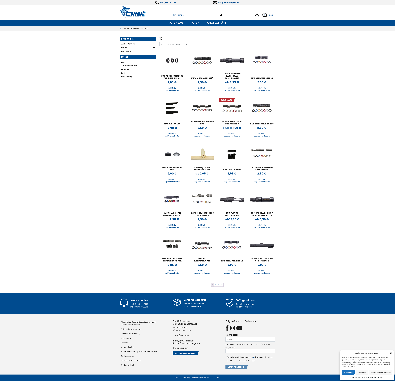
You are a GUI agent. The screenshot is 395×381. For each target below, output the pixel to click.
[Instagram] (232, 328)
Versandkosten (174, 90)
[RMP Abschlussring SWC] (172, 154)
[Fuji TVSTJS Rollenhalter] (232, 199)
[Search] (220, 15)
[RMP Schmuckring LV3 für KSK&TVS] (262, 154)
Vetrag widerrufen (185, 353)
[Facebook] (227, 328)
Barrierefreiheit (127, 365)
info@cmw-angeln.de (228, 2)
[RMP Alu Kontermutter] (202, 245)
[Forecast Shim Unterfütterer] (202, 154)
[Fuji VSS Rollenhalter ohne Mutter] (262, 245)
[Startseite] (121, 29)
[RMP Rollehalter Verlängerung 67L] (172, 199)
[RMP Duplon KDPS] (232, 154)
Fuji (123, 73)
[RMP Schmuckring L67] (202, 60)
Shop (126, 29)
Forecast (125, 69)
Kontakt (124, 342)
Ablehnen (362, 372)
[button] (391, 353)
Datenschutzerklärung (369, 377)
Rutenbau (175, 23)
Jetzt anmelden (236, 367)
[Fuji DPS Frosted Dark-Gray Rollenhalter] (232, 60)
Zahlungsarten (127, 356)
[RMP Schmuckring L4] (232, 245)
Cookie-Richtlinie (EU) (130, 333)
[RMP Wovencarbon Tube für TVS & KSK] (172, 245)
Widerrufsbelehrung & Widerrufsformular (139, 351)
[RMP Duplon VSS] (172, 108)
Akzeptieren (348, 372)
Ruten (195, 23)
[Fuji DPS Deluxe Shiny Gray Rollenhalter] (262, 199)
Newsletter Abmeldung (131, 360)
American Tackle (129, 65)
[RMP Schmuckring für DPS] (202, 108)
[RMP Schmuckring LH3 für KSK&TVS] (202, 199)
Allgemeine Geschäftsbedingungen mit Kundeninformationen (138, 323)
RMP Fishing (126, 76)
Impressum (380, 377)
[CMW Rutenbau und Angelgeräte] (146, 12)
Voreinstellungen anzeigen (380, 372)
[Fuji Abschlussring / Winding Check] (172, 60)
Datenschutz (261, 357)
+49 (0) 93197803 (168, 2)
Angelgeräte (217, 23)
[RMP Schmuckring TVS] (262, 108)
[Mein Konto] (257, 14)
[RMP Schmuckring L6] (262, 60)
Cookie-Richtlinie (355, 377)
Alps (123, 62)
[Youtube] (239, 328)
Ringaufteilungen (180, 348)
